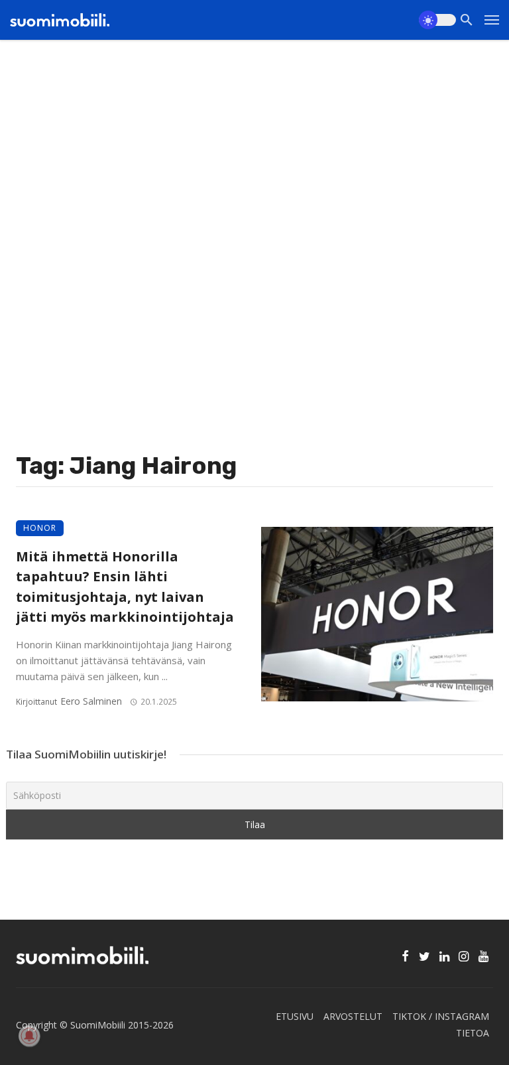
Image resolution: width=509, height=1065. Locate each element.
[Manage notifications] (29, 1035)
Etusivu (294, 1016)
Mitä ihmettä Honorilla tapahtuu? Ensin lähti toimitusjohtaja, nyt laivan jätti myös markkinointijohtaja (125, 586)
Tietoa (472, 1033)
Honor (39, 527)
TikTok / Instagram (440, 1016)
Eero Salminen (91, 701)
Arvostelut (352, 1016)
